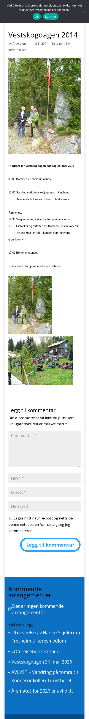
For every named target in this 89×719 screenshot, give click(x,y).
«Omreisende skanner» (36, 651)
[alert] (44, 609)
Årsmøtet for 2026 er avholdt (42, 691)
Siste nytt (58, 43)
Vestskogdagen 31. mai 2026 (41, 662)
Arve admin (20, 43)
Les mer (50, 16)
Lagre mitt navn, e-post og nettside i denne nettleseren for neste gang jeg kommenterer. (41, 524)
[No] (83, 11)
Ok (37, 16)
